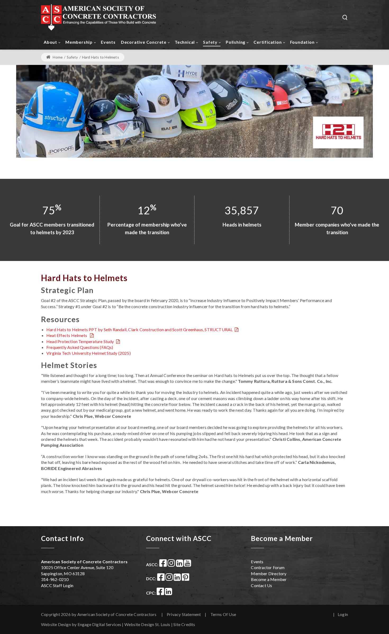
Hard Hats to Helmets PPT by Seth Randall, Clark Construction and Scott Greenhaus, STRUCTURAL (139, 329)
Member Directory (268, 573)
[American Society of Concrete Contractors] (98, 17)
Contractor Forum (267, 567)
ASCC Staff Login (57, 585)
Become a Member (269, 579)
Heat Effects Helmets (67, 335)
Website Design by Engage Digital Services (81, 624)
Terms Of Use (223, 614)
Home (57, 57)
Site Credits (184, 624)
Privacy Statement (184, 614)
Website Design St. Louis (147, 624)
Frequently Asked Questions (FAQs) (79, 347)
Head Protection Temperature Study (80, 341)
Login (343, 614)
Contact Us (261, 585)
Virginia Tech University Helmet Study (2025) (88, 353)
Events (257, 561)
